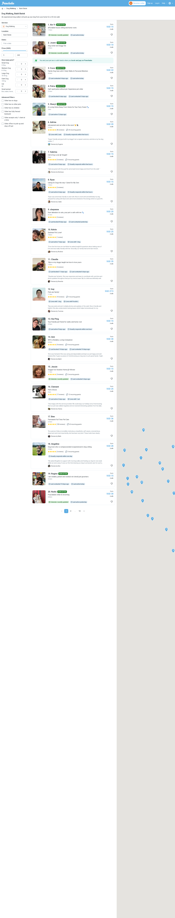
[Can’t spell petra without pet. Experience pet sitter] (73, 91)
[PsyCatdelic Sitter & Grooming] (73, 497)
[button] (141, 458)
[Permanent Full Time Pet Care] (73, 426)
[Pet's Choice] (73, 398)
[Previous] (62, 511)
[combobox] (15, 26)
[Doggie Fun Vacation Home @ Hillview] (73, 373)
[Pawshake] (8, 3)
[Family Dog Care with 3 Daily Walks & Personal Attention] (73, 73)
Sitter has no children (11, 108)
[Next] (84, 511)
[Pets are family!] (73, 300)
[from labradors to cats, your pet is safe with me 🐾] (73, 215)
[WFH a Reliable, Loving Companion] (73, 348)
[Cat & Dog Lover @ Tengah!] (73, 162)
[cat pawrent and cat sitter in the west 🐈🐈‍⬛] (73, 133)
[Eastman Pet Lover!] (73, 240)
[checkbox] (3, 101)
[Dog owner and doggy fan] (73, 48)
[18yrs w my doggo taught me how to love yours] (73, 270)
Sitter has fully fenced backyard (12, 113)
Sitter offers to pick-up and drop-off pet (14, 125)
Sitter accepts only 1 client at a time (14, 119)
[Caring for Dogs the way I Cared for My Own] (73, 191)
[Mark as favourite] (111, 34)
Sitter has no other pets (12, 104)
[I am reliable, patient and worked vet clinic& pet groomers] (73, 479)
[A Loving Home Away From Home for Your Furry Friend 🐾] (73, 109)
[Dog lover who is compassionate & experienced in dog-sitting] (73, 455)
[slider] (2, 51)
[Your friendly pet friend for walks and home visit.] (73, 324)
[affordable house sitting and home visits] (73, 30)
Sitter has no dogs (10, 101)
